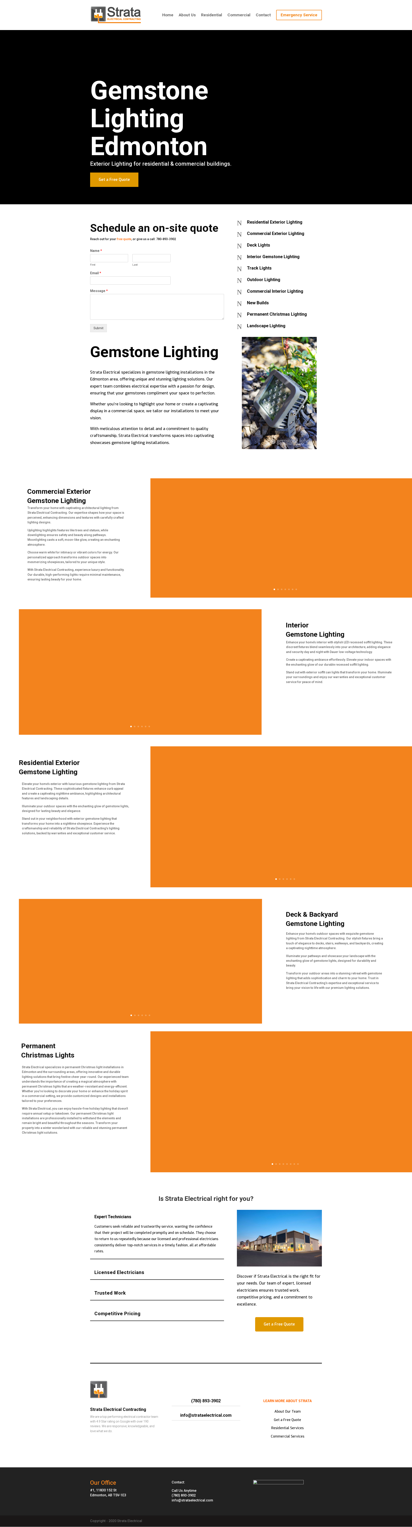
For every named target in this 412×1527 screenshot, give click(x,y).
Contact (263, 15)
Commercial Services (287, 1436)
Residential (211, 15)
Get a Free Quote (114, 179)
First (92, 264)
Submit (98, 328)
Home (167, 15)
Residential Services (287, 1428)
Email (95, 273)
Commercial (238, 15)
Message (99, 291)
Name (96, 251)
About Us (187, 15)
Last (135, 264)
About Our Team (287, 1411)
